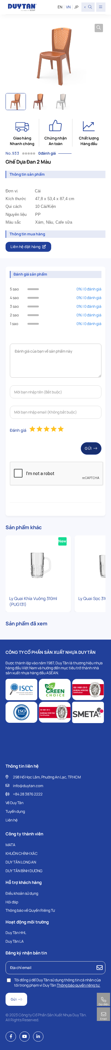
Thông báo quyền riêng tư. (78, 985)
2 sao (14, 315)
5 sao (14, 289)
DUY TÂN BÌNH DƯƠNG (24, 870)
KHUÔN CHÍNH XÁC (22, 853)
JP (76, 7)
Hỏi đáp (12, 902)
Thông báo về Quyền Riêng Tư (30, 910)
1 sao (14, 323)
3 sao (14, 306)
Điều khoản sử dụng (22, 893)
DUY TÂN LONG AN (21, 862)
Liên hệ (12, 820)
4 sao (14, 297)
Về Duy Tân (14, 802)
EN (60, 7)
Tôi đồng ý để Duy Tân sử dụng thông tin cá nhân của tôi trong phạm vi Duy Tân (57, 982)
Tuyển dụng (15, 811)
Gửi (88, 448)
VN (68, 7)
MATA (10, 844)
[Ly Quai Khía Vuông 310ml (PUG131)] (38, 565)
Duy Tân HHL (16, 932)
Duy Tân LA (15, 941)
